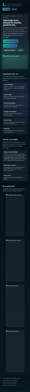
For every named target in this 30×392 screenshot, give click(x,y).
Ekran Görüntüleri (9, 50)
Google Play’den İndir (10, 41)
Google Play (6, 9)
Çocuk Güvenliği (14, 380)
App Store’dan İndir (10, 46)
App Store (14, 9)
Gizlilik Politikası (6, 380)
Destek (20, 50)
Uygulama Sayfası (12, 382)
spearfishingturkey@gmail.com (13, 378)
